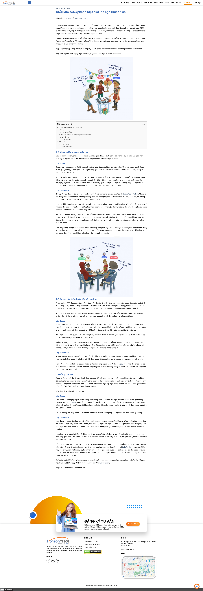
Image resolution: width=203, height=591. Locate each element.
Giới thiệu (125, 3)
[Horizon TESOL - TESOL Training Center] (12, 2)
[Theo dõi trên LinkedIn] (53, 560)
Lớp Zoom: (65, 130)
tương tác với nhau (130, 194)
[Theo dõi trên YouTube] (57, 560)
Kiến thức (59, 9)
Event (179, 3)
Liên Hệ (197, 3)
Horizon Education (82, 18)
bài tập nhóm (127, 447)
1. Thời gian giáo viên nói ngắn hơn (70, 127)
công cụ (119, 364)
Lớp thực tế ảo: (67, 132)
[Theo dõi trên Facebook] (48, 560)
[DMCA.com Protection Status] (6, 589)
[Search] (29, 2)
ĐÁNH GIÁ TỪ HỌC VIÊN (153, 3)
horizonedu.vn (103, 463)
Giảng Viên (169, 3)
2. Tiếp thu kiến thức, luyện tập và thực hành (75, 135)
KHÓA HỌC (136, 3)
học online (72, 402)
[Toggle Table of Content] (142, 124)
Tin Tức (187, 3)
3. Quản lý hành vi (65, 142)
